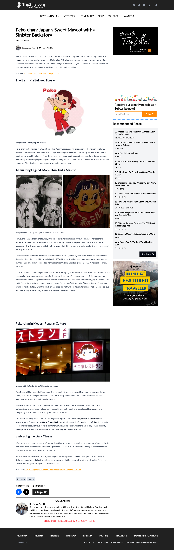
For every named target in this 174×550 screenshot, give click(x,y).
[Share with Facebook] (19, 492)
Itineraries (87, 16)
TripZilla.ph (87, 535)
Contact (113, 16)
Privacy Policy (117, 542)
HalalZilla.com (121, 535)
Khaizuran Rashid (37, 504)
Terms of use (102, 542)
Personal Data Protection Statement (142, 542)
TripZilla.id (38, 535)
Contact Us (89, 542)
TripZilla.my (70, 535)
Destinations (48, 16)
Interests (69, 16)
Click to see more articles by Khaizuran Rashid (69, 521)
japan (31, 479)
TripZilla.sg (103, 535)
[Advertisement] (63, 306)
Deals (100, 16)
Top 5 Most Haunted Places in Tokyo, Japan (41, 73)
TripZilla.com (21, 535)
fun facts (21, 479)
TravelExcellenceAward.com (146, 535)
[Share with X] (26, 492)
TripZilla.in (54, 535)
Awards (129, 16)
